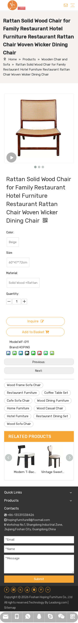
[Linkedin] (13, 590)
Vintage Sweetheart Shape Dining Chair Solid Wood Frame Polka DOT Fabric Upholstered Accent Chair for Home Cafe (52, 472)
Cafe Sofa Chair (18, 400)
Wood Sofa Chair (19, 424)
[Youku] (47, 590)
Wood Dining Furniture (53, 400)
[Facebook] (6, 590)
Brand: (14, 347)
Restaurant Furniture (22, 393)
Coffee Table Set (56, 393)
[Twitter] (20, 590)
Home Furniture (18, 408)
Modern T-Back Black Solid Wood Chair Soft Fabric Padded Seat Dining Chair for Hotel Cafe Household (25, 472)
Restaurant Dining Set (52, 416)
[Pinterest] (40, 590)
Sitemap (10, 608)
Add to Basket (33, 332)
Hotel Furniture (17, 416)
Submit (39, 579)
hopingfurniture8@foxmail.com (28, 520)
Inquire (32, 321)
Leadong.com (58, 602)
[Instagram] (34, 590)
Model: (14, 342)
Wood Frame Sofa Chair (24, 385)
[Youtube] (27, 590)
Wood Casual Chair (50, 408)
